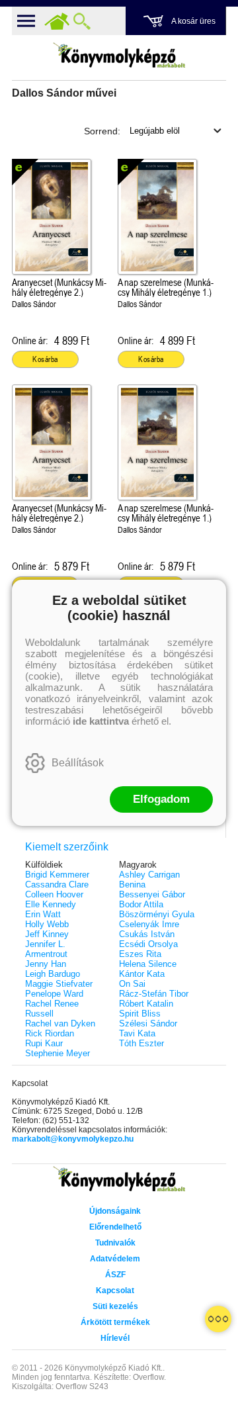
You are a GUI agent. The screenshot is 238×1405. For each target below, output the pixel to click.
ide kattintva (101, 721)
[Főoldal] (57, 21)
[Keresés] (82, 21)
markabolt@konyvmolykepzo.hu (73, 1139)
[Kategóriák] (218, 1319)
